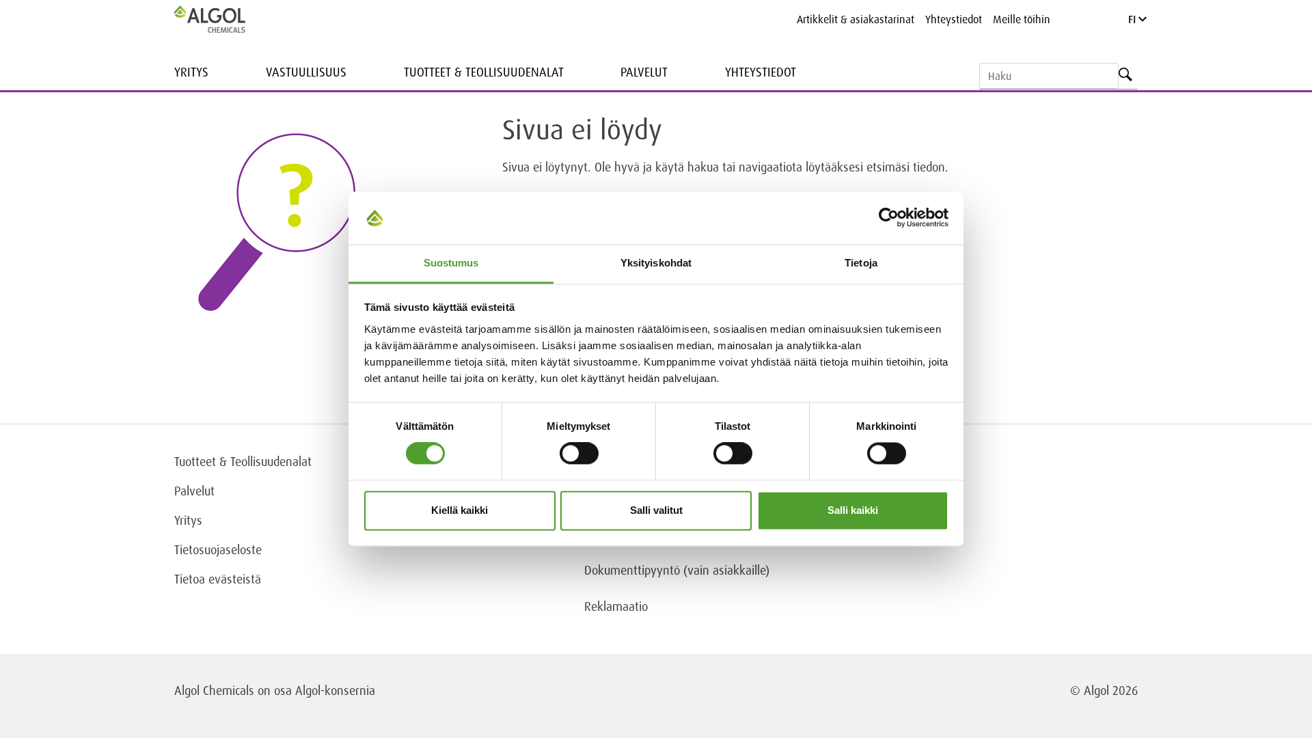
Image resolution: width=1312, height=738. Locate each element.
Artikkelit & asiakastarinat (855, 19)
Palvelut (644, 71)
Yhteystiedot (953, 19)
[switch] (579, 454)
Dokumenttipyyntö (633, 569)
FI (1133, 19)
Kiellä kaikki (459, 510)
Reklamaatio (616, 606)
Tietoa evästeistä (217, 578)
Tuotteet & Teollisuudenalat (484, 71)
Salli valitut (656, 510)
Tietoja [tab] (861, 263)
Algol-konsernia (335, 690)
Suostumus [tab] (451, 263)
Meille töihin (1021, 19)
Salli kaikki (853, 510)
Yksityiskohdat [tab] (656, 263)
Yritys (191, 71)
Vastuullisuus (306, 71)
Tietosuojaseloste (218, 549)
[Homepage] (224, 19)
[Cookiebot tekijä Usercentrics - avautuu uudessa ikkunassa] (888, 218)
